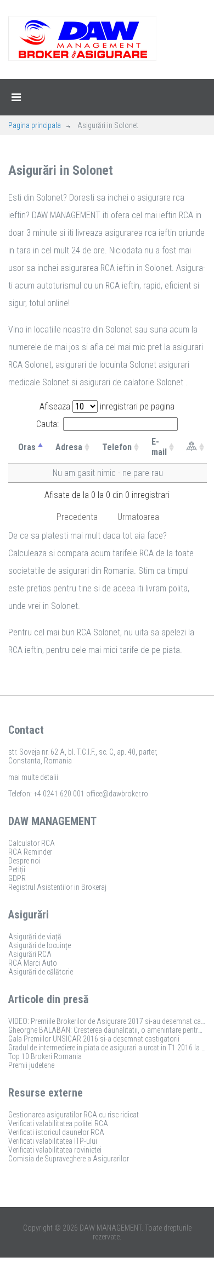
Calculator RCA (31, 843)
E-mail (159, 446)
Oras (27, 447)
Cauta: (47, 424)
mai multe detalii (33, 777)
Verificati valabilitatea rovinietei (55, 1149)
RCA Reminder (30, 852)
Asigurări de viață (34, 936)
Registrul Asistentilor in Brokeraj (57, 887)
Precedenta (77, 517)
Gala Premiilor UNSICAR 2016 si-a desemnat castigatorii (93, 1038)
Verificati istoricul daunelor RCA (56, 1132)
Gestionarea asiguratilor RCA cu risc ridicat (73, 1114)
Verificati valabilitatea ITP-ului (52, 1141)
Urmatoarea (138, 517)
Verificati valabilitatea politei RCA (58, 1123)
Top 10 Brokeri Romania (45, 1056)
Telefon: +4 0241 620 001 (46, 793)
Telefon (117, 447)
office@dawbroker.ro (117, 793)
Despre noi (24, 860)
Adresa (68, 447)
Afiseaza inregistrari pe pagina (107, 406)
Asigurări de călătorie (40, 971)
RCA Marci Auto (32, 963)
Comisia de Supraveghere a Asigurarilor (68, 1158)
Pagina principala (34, 125)
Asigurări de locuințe (39, 945)
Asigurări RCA (30, 954)
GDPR (17, 878)
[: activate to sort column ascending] (192, 447)
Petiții (16, 869)
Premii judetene (31, 1065)
